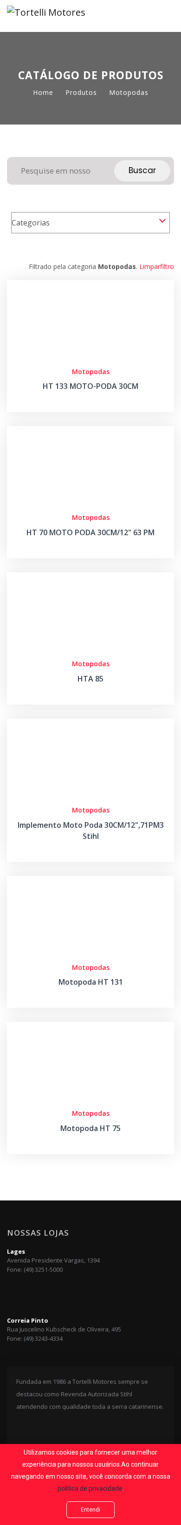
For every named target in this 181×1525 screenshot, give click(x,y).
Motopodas (129, 92)
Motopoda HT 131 (90, 982)
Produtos (81, 92)
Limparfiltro (156, 266)
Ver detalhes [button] (90, 331)
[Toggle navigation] (167, 16)
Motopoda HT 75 (90, 1128)
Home (43, 92)
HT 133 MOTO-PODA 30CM (90, 386)
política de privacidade (90, 1488)
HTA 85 (90, 679)
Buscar (142, 170)
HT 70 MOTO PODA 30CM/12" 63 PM (90, 532)
